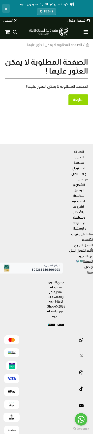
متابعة (78, 99)
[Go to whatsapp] (81, 419)
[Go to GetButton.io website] (81, 429)
